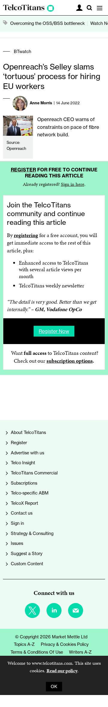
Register (23, 170)
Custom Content (27, 563)
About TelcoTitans (28, 432)
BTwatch (22, 51)
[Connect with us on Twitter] (32, 610)
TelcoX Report (24, 503)
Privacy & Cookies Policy (64, 644)
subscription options (69, 360)
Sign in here (72, 184)
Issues (17, 543)
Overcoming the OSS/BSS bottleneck (47, 23)
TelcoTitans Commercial (34, 473)
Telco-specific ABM (30, 493)
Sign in (17, 523)
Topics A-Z (24, 644)
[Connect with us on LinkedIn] (54, 610)
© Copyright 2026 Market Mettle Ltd (51, 637)
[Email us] (75, 610)
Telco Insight (23, 462)
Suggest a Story (26, 553)
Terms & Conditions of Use (36, 652)
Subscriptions (24, 483)
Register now (54, 331)
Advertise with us (27, 453)
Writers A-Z (80, 652)
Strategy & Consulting (32, 533)
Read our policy (61, 670)
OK (54, 686)
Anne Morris (41, 102)
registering (26, 235)
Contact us (21, 513)
